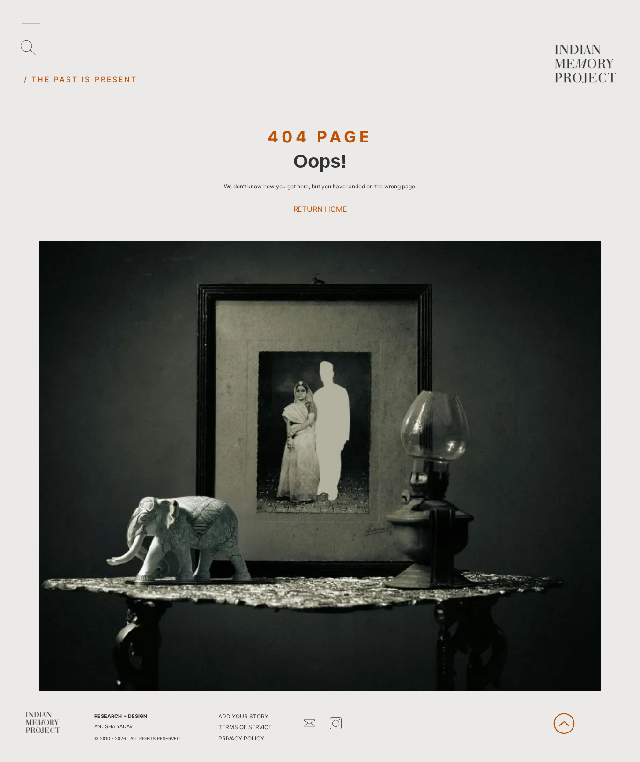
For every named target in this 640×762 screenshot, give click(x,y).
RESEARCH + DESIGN (120, 716)
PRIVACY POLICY (241, 738)
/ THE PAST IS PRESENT (81, 79)
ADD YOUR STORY (243, 716)
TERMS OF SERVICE (245, 727)
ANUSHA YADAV (113, 727)
